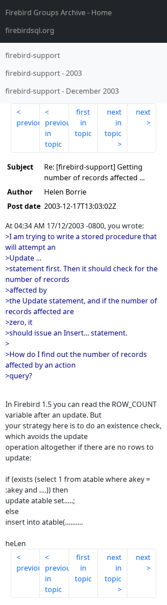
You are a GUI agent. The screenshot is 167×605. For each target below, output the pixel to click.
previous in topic (57, 133)
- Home (58, 12)
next (143, 112)
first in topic (83, 122)
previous (28, 123)
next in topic (113, 122)
